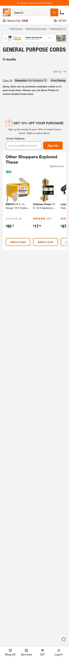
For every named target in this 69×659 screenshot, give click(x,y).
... (4, 28)
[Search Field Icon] (54, 12)
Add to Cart (18, 242)
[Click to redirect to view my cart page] (62, 12)
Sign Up (53, 145)
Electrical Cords (36, 28)
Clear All (7, 80)
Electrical (16, 28)
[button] (59, 71)
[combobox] (31, 12)
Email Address (15, 138)
